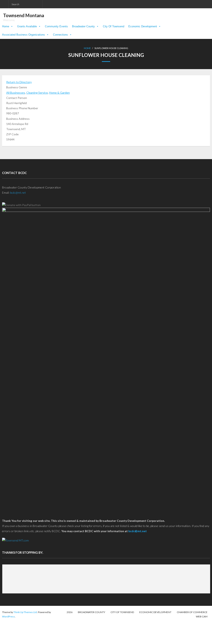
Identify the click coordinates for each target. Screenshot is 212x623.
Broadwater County (83, 26)
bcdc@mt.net (18, 192)
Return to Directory (19, 82)
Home (5, 26)
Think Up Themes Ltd (25, 612)
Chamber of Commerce (192, 612)
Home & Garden (59, 92)
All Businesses (15, 92)
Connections (60, 34)
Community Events (56, 26)
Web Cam (201, 616)
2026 (69, 612)
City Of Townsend (113, 26)
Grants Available (27, 26)
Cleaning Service (37, 92)
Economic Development (142, 26)
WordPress (8, 616)
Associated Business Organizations (23, 34)
